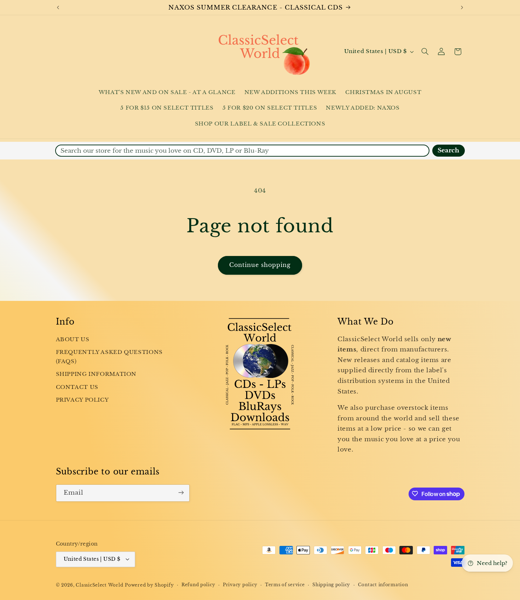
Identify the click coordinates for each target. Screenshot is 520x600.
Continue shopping (260, 265)
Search (448, 150)
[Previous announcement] (58, 7)
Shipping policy (331, 584)
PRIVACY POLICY (82, 400)
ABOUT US (72, 339)
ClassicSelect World (99, 584)
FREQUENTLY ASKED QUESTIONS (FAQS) (109, 357)
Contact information (383, 584)
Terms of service (285, 584)
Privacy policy (240, 584)
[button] (425, 51)
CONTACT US (77, 387)
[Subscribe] (181, 492)
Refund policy (198, 584)
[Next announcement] (462, 7)
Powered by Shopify (149, 584)
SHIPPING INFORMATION (96, 374)
